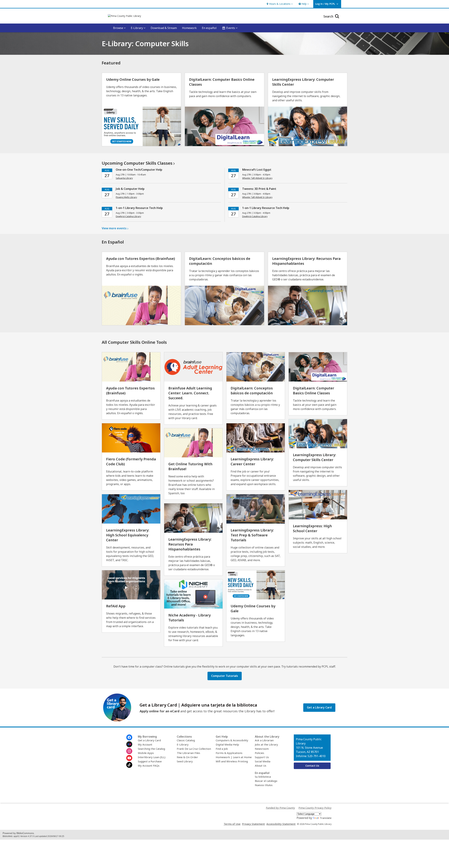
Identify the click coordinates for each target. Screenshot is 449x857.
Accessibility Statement (281, 824)
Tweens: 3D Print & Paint (259, 189)
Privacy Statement (253, 824)
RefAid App (115, 606)
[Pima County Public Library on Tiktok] (129, 765)
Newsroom (262, 748)
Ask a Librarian (264, 740)
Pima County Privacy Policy (315, 807)
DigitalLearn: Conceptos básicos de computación (252, 390)
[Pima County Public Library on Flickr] (129, 744)
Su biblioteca (263, 776)
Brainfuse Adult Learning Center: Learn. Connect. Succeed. (190, 393)
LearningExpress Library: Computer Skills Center (314, 457)
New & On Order (187, 757)
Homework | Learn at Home (234, 757)
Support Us (262, 757)
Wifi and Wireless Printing (232, 761)
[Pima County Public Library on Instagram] (129, 751)
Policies (259, 753)
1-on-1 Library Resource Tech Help (139, 208)
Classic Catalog (186, 740)
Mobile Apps (146, 753)
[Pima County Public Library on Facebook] (129, 737)
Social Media (262, 761)
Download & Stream (164, 28)
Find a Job (222, 748)
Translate (325, 818)
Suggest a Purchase (150, 761)
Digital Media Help (227, 744)
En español (209, 28)
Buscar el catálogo (266, 781)
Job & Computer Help (130, 189)
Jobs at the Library (266, 744)
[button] (279, 4)
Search (328, 16)
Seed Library (185, 761)
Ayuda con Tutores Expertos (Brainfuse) (140, 258)
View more (114, 228)
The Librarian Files (188, 753)
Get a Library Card (149, 740)
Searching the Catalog (151, 748)
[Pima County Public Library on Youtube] (129, 758)
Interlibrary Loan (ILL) (151, 757)
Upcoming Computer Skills (137, 163)
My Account (145, 744)
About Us (260, 765)
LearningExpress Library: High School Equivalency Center (127, 535)
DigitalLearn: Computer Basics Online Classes (313, 390)
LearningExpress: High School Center (312, 528)
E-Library (183, 744)
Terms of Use (232, 824)
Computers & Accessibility (232, 740)
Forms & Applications (229, 753)
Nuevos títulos (264, 785)
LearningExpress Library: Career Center (252, 461)
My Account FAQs (148, 765)
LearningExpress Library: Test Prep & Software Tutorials (252, 535)
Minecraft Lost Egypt (256, 170)
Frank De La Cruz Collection (194, 748)
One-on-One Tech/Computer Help (139, 170)
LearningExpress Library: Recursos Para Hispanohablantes (190, 544)
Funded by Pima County (280, 807)
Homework (189, 28)
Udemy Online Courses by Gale (133, 79)
